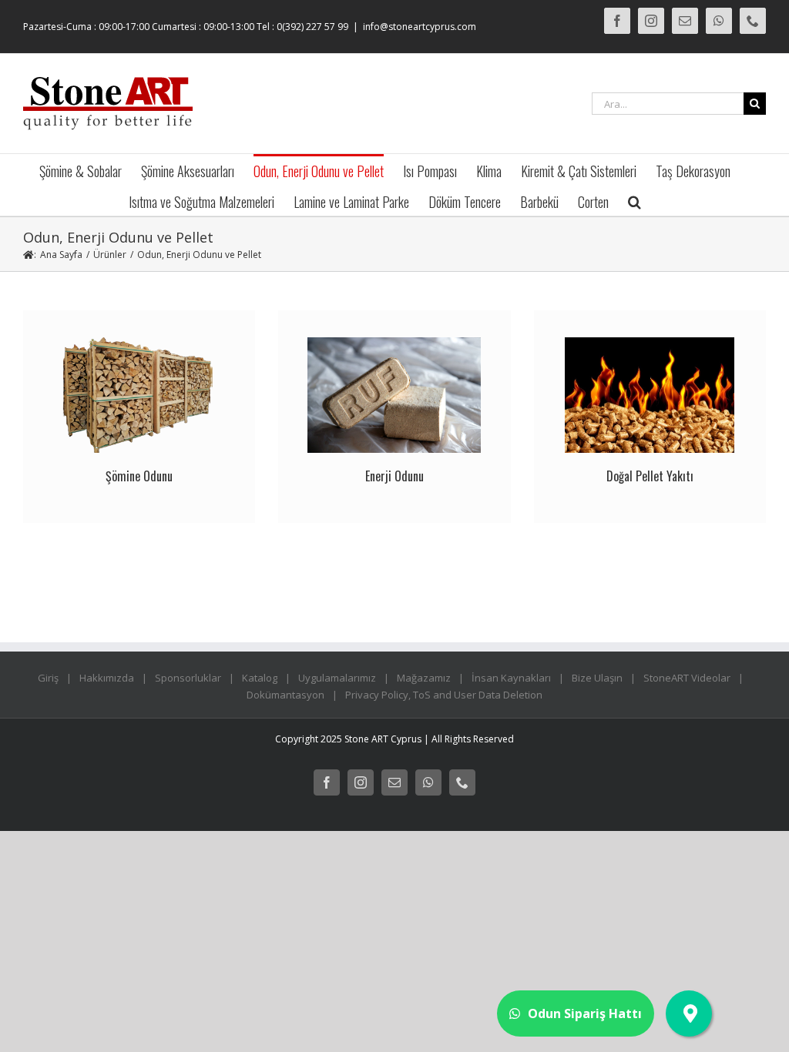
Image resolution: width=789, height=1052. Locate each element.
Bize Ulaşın (597, 678)
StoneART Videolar (686, 678)
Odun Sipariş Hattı (585, 1013)
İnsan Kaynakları (511, 678)
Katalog (259, 678)
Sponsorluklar (188, 678)
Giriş (48, 678)
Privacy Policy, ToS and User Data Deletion (443, 695)
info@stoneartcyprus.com (419, 26)
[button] (634, 200)
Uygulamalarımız (337, 678)
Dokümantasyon (285, 695)
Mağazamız (424, 678)
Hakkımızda (106, 678)
